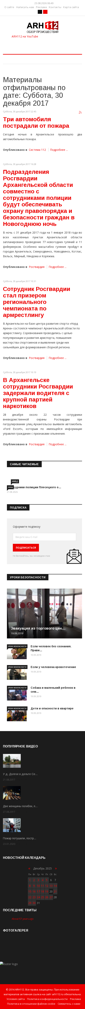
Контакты (55, 7)
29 (29, 903)
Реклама (41, 7)
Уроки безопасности (17, 646)
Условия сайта (16, 999)
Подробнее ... (59, 150)
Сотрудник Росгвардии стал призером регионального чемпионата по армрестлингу (36, 302)
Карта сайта (71, 7)
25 (42, 897)
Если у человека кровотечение (53, 667)
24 (38, 897)
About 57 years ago (23, 918)
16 (34, 891)
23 (34, 897)
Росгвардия (36, 267)
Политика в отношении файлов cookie (31, 1003)
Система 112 (37, 150)
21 (55, 891)
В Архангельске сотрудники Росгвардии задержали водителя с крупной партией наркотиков (38, 393)
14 (55, 886)
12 (46, 886)
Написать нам (25, 7)
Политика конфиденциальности (47, 999)
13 (51, 886)
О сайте (9, 7)
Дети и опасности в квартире (52, 708)
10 (38, 886)
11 (42, 886)
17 (38, 891)
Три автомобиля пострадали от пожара (36, 122)
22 (29, 897)
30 (34, 903)
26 (46, 897)
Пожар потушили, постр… (19, 838)
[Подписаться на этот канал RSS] (80, 112)
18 (42, 891)
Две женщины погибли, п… (20, 806)
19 (46, 891)
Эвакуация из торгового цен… (38, 628)
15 (29, 891)
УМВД (15, 481)
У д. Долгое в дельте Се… (20, 774)
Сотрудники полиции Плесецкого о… (34, 487)
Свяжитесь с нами (69, 1003)
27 (51, 897)
